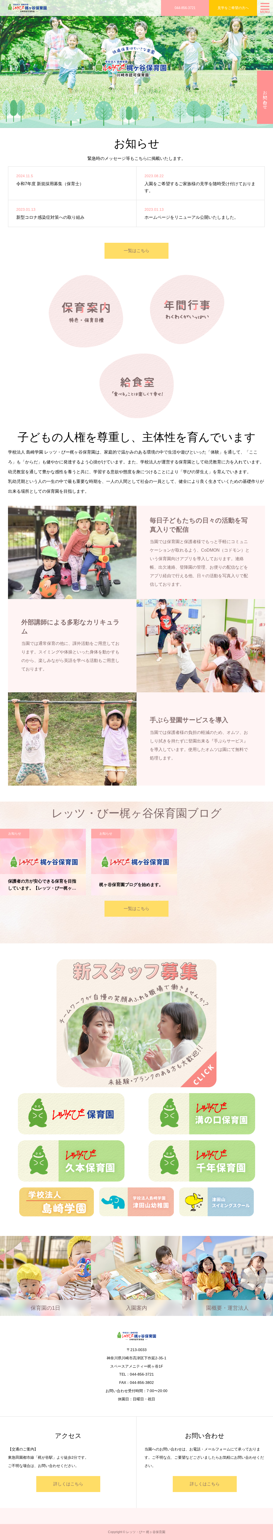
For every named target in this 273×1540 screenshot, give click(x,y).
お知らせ (14, 833)
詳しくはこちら (68, 1484)
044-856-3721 (185, 8)
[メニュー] (265, 8)
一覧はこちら (136, 250)
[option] (136, 64)
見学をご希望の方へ (233, 8)
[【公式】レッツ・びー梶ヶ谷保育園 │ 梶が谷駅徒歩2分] (27, 8)
